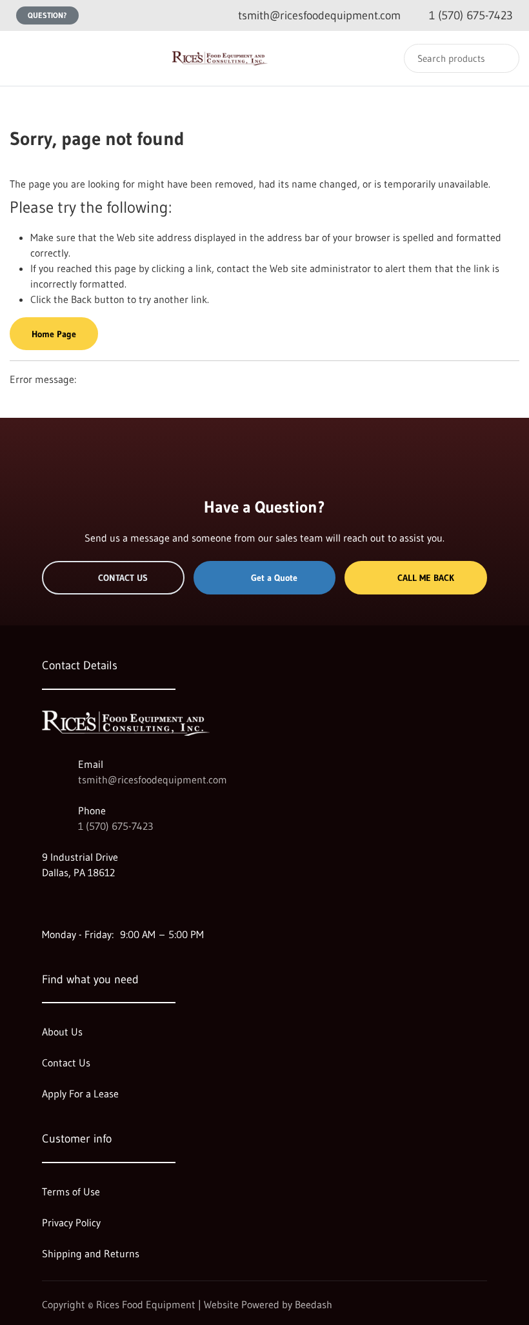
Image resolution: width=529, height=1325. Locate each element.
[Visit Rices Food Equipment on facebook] (75, 903)
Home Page (54, 334)
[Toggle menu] (22, 58)
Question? (47, 15)
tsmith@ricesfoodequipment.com (152, 779)
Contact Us (123, 578)
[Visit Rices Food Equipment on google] (48, 903)
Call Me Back (425, 578)
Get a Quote (274, 578)
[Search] (501, 58)
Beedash (313, 1304)
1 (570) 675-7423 (115, 826)
